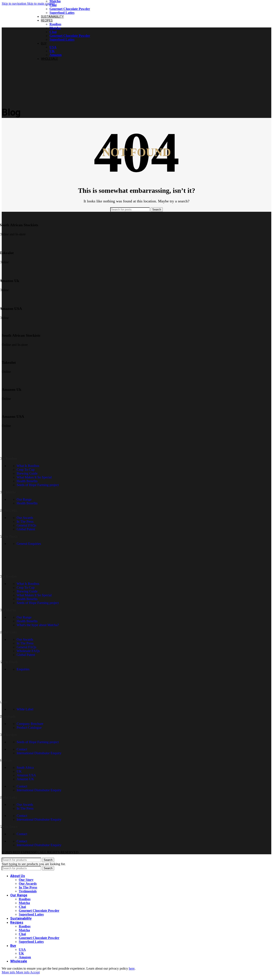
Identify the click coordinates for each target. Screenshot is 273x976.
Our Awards (25, 517)
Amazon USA (26, 775)
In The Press (25, 521)
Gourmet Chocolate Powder (69, 9)
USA (53, 47)
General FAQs (26, 525)
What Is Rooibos (28, 466)
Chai (53, 5)
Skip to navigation (14, 3)
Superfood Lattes (61, 12)
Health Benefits (27, 481)
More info (15, 972)
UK (52, 51)
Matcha (55, 28)
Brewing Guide (27, 473)
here (132, 968)
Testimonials (28, 891)
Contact (22, 749)
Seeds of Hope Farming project (38, 485)
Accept (35, 972)
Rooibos (55, 24)
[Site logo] (15, 28)
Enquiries (23, 669)
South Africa (25, 767)
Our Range (24, 499)
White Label (25, 709)
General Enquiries (29, 543)
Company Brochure (30, 724)
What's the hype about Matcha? (38, 625)
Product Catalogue (29, 727)
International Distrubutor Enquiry (39, 753)
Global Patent (26, 529)
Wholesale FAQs (28, 651)
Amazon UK (25, 779)
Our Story (26, 880)
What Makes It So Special (34, 477)
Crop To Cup (26, 469)
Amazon (55, 55)
